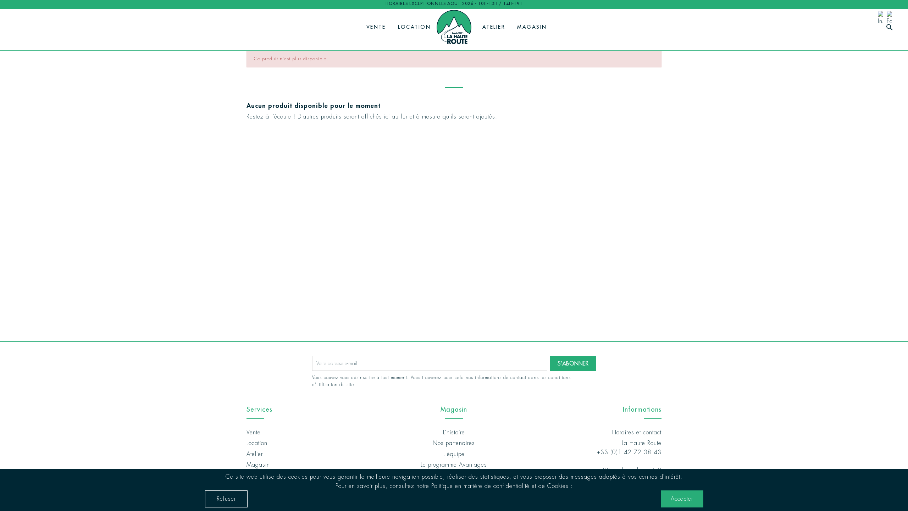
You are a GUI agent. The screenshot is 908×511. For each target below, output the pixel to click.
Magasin (532, 27)
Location (414, 27)
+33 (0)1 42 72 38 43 (629, 452)
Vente (376, 27)
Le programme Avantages (454, 464)
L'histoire (454, 432)
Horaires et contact (636, 432)
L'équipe (454, 454)
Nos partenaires (454, 443)
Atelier (493, 27)
